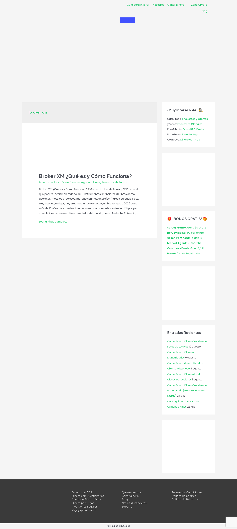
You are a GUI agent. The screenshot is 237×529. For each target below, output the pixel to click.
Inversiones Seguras (84, 506)
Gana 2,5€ (185, 248)
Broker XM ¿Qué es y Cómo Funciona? (85, 176)
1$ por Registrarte (183, 253)
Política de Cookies (184, 496)
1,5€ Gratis (184, 243)
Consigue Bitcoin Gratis (86, 499)
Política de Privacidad (185, 499)
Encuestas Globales (189, 124)
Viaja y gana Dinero (84, 510)
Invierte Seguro (191, 134)
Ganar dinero (130, 496)
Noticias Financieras (134, 503)
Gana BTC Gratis (193, 129)
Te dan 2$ (185, 238)
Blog (125, 499)
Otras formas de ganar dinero (81, 182)
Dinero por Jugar (83, 503)
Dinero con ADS (190, 139)
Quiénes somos (131, 492)
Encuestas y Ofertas (195, 119)
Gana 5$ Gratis (186, 227)
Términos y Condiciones (187, 492)
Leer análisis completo (53, 221)
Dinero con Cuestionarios (88, 496)
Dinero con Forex (50, 182)
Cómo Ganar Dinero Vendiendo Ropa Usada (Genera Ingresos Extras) (187, 391)
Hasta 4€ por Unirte (185, 233)
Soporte (127, 506)
